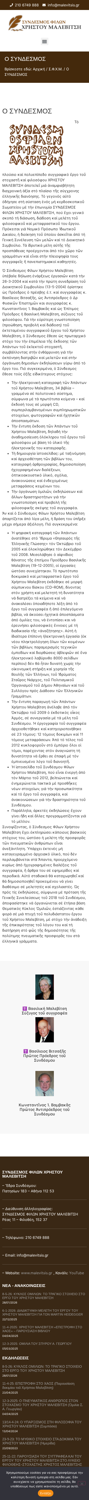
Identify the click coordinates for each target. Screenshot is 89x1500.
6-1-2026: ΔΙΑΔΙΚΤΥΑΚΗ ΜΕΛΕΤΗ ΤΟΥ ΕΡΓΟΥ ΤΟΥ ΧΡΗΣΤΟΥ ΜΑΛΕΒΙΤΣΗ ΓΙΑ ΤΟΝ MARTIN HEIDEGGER (42, 1312)
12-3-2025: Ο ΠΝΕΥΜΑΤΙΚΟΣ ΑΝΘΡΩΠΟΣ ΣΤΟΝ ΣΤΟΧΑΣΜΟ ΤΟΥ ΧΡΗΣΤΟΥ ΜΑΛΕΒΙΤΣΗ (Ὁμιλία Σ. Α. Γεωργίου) (42, 1405)
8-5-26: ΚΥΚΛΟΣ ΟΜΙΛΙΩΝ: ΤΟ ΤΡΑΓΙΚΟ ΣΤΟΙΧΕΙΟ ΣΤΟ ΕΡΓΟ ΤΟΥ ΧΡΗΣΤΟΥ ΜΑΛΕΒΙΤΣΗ (43, 1296)
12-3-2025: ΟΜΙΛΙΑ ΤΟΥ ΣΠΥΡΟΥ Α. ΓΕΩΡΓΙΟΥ (37, 1343)
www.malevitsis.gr (36, 1273)
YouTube (76, 1273)
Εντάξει (45, 1493)
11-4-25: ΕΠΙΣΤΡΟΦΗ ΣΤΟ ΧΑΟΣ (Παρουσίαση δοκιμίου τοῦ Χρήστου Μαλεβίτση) (38, 1386)
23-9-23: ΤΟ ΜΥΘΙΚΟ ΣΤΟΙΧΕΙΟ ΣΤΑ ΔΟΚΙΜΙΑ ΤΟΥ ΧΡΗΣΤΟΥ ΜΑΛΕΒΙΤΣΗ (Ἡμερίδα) (41, 1441)
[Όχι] (82, 1483)
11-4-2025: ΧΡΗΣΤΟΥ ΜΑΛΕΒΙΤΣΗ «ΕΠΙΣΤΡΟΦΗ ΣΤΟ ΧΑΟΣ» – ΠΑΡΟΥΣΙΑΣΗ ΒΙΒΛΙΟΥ (42, 1329)
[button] (44, 41)
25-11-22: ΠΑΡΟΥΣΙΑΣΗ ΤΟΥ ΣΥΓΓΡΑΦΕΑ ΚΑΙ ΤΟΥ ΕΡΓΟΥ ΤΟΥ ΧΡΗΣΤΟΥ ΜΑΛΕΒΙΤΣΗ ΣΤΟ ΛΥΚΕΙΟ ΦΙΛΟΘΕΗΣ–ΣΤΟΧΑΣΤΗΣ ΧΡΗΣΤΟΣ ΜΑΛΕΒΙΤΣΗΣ (42, 1460)
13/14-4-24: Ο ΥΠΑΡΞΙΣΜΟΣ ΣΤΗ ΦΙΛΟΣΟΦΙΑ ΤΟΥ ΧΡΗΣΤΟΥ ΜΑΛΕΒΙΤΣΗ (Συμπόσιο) (42, 1424)
